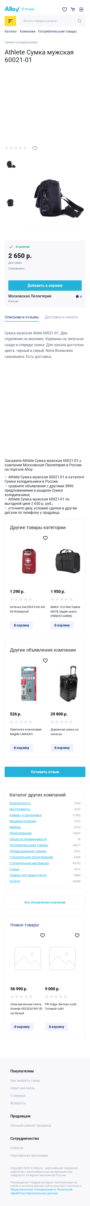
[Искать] (79, 21)
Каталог (11, 31)
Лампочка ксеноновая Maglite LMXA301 (26, 732)
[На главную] (12, 9)
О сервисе (17, 1096)
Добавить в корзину (45, 285)
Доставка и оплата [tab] (61, 317)
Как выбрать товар (25, 1080)
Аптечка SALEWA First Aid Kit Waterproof (27, 609)
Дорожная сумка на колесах (64, 732)
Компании (27, 31)
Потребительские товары (57, 31)
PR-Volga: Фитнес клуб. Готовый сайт (61, 1007)
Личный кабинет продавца (30, 1125)
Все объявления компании (45, 902)
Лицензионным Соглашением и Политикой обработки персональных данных (41, 1191)
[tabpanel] (45, 345)
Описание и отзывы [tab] (22, 317)
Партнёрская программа (29, 1155)
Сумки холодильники (21, 42)
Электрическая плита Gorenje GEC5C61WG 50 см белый (26, 1009)
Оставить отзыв (45, 772)
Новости (16, 1148)
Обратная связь (22, 1088)
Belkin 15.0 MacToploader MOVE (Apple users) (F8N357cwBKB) (67, 611)
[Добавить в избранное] (34, 148)
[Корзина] (73, 9)
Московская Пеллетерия (29, 296)
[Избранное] (65, 9)
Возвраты (18, 1103)
